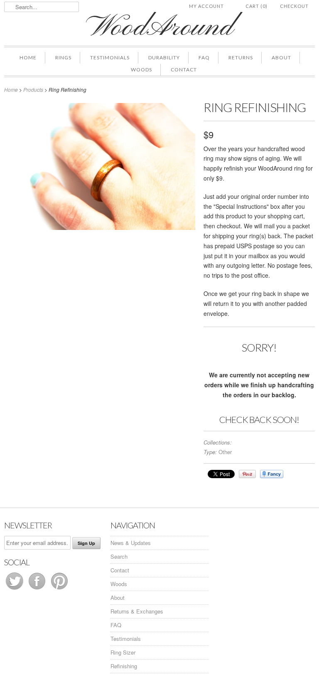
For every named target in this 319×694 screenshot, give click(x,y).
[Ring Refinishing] (99, 227)
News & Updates (130, 543)
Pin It (247, 474)
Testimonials (110, 57)
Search (119, 556)
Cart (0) (256, 6)
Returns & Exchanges (136, 611)
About (281, 57)
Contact (184, 69)
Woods (141, 69)
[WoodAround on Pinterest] (59, 589)
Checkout (294, 6)
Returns (240, 57)
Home (28, 57)
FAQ (204, 57)
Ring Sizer (122, 652)
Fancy (271, 474)
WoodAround (159, 28)
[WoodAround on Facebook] (38, 589)
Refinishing (123, 666)
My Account (206, 6)
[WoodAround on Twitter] (15, 589)
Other (225, 452)
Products (33, 89)
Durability (164, 57)
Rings (63, 57)
